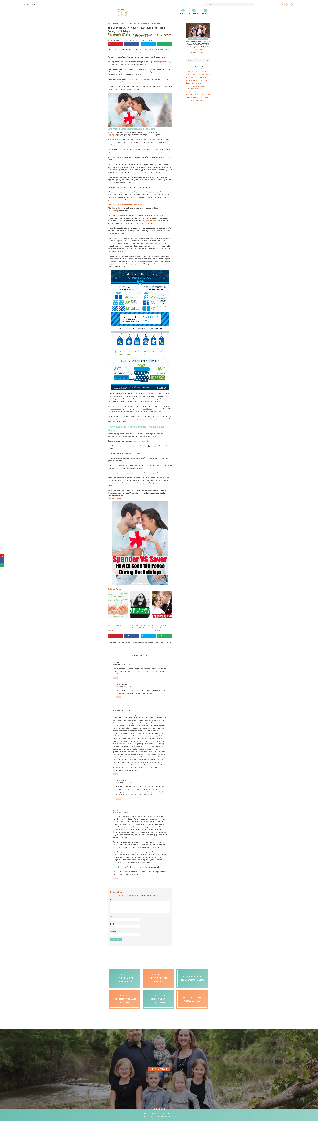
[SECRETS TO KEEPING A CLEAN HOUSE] (124, 990)
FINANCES (122, 23)
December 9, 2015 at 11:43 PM (124, 686)
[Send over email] (2, 565)
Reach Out (202, 52)
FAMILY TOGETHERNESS (113, 23)
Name (113, 916)
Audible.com (147, 409)
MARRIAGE (168, 642)
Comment (114, 900)
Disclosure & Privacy (30, 4)
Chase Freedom (151, 49)
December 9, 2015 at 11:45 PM (124, 782)
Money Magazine (159, 62)
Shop (16, 4)
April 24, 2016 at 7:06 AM (120, 812)
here (160, 411)
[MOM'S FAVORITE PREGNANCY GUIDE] (192, 969)
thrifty (166, 644)
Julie (114, 662)
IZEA (161, 49)
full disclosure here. (141, 37)
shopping (149, 644)
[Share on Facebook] (2, 560)
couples (130, 644)
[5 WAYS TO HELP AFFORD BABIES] (158, 969)
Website (113, 931)
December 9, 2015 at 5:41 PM (121, 710)
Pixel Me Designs (162, 1118)
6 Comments (156, 40)
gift (134, 644)
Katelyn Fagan (120, 684)
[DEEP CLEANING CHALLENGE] (192, 990)
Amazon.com (116, 409)
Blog (9, 4)
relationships (141, 644)
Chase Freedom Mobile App (153, 243)
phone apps (158, 261)
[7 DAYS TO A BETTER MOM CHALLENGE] (124, 969)
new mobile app (132, 419)
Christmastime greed (149, 221)
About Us (193, 52)
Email (112, 924)
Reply (115, 678)
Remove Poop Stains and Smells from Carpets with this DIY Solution (197, 100)
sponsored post (158, 644)
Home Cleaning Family (122, 11)
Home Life (162, 642)
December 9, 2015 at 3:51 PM (121, 664)
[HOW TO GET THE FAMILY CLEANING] (158, 990)
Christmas (123, 644)
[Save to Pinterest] (2, 556)
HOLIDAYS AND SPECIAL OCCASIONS (147, 642)
